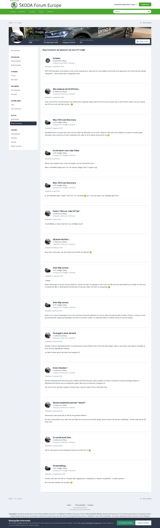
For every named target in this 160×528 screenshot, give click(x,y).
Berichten (14, 79)
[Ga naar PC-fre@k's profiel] (48, 122)
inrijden (56, 58)
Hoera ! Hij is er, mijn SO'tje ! (66, 211)
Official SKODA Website (94, 514)
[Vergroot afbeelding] (72, 104)
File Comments (16, 109)
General (72, 63)
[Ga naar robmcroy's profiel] (48, 91)
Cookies (90, 505)
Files (12, 105)
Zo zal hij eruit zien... (62, 437)
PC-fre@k (63, 125)
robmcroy (63, 94)
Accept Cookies (127, 523)
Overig (13, 11)
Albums (13, 142)
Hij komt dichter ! (61, 239)
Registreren (145, 4)
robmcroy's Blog (61, 91)
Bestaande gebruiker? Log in (125, 4)
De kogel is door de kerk (64, 333)
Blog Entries (15, 119)
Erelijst (41, 11)
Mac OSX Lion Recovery (64, 120)
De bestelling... (60, 466)
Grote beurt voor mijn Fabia (66, 150)
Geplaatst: (54, 66)
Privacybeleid (80, 505)
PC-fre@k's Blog (61, 122)
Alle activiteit (15, 50)
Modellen (22, 11)
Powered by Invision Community (80, 509)
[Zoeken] (149, 11)
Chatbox (50, 11)
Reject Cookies (143, 523)
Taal (68, 505)
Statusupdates (139, 11)
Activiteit (32, 11)
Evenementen (15, 90)
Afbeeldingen (15, 134)
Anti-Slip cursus (60, 268)
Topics (13, 75)
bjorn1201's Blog (60, 61)
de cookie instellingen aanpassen (89, 523)
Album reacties (16, 146)
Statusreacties (16, 65)
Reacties (14, 94)
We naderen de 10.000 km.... (66, 89)
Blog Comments (16, 123)
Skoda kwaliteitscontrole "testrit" (69, 403)
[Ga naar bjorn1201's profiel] (48, 61)
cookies (19, 523)
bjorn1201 (63, 63)
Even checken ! (60, 368)
